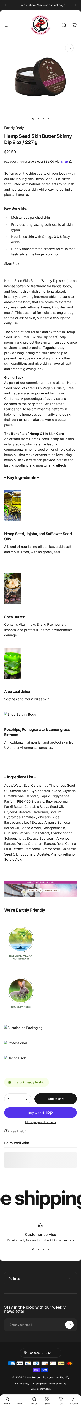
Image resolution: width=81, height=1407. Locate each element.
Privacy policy (39, 1383)
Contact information (41, 1389)
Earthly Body (14, 128)
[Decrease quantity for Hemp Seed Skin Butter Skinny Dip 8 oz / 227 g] (8, 1099)
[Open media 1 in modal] (69, 48)
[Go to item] (33, 118)
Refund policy (22, 1383)
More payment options (40, 1122)
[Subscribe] (69, 1325)
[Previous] (5, 5)
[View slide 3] (42, 1249)
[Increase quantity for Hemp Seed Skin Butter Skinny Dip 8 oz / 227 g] (26, 1099)
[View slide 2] (38, 1249)
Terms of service (57, 1383)
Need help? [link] (18, 1131)
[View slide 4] (47, 1249)
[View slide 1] (33, 1249)
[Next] (75, 5)
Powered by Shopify (56, 1377)
